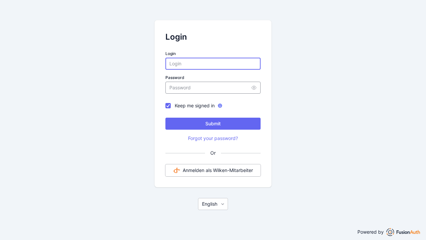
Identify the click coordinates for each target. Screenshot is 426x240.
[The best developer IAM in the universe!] (403, 232)
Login (170, 53)
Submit (213, 123)
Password (174, 77)
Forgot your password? (213, 138)
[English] (213, 204)
